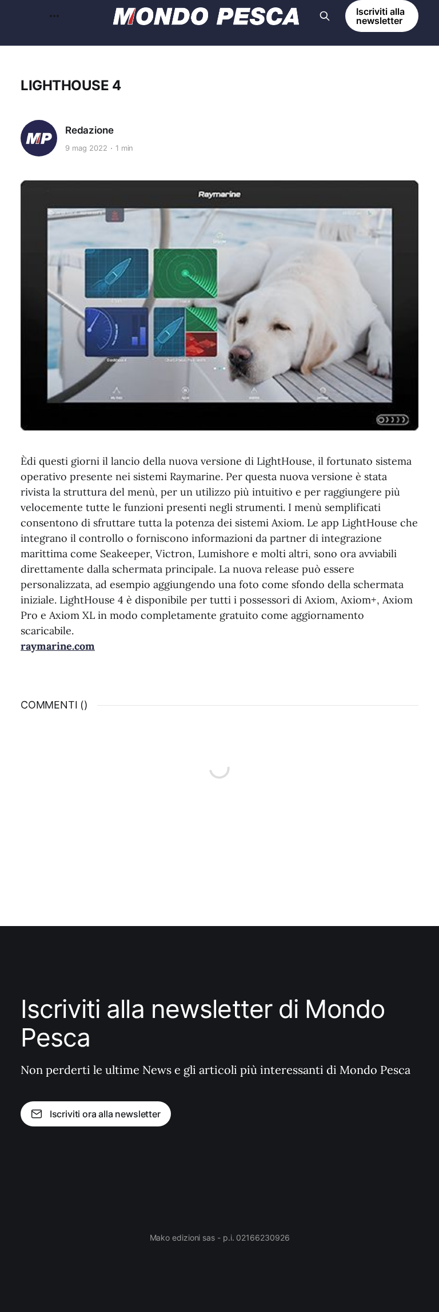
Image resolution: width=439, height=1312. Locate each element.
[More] (54, 16)
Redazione (89, 130)
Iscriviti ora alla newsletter (105, 1114)
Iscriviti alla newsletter (380, 16)
